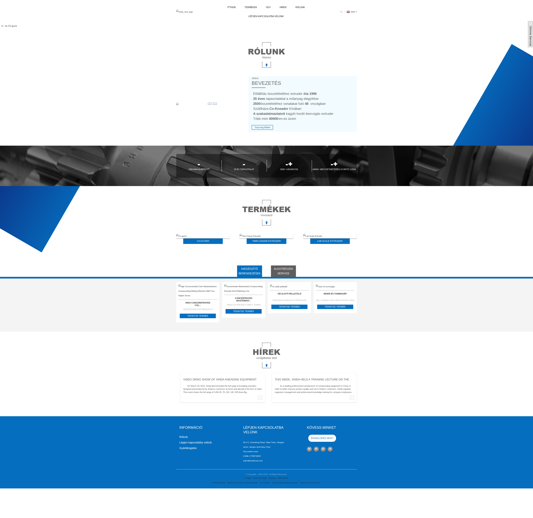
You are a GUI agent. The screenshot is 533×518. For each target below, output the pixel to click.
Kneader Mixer (219, 482)
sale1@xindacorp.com (253, 461)
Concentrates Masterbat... (243, 299)
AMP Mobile (283, 478)
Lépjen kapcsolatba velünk (266, 16)
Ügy (268, 7)
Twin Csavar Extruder (266, 241)
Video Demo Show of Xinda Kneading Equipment (220, 379)
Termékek (251, 7)
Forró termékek (260, 478)
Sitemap (272, 478)
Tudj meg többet (262, 127)
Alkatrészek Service (235, 482)
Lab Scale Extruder (330, 241)
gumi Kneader (252, 482)
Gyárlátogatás (188, 448)
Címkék (248, 478)
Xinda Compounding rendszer (285, 482)
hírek (283, 7)
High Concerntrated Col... (197, 304)
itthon (231, 7)
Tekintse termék (197, 316)
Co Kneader (265, 482)
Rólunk (300, 7)
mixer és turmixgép (335, 294)
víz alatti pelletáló (289, 294)
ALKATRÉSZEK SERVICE (283, 271)
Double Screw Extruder (310, 482)
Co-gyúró (203, 241)
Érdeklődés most (322, 438)
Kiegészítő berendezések (250, 271)
